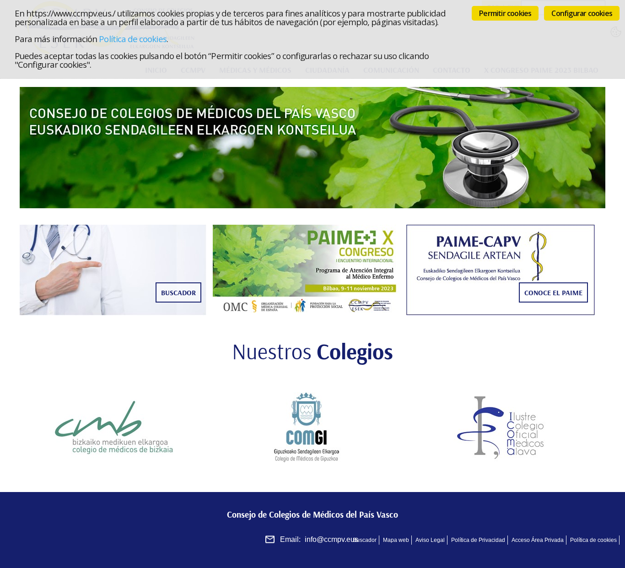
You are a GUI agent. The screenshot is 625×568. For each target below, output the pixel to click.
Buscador (178, 292)
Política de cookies (132, 38)
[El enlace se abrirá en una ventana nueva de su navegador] (116, 427)
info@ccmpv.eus (331, 539)
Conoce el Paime (553, 292)
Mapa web (396, 540)
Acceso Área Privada (538, 540)
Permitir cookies (505, 13)
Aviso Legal (430, 540)
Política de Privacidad (478, 540)
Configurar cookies (581, 13)
